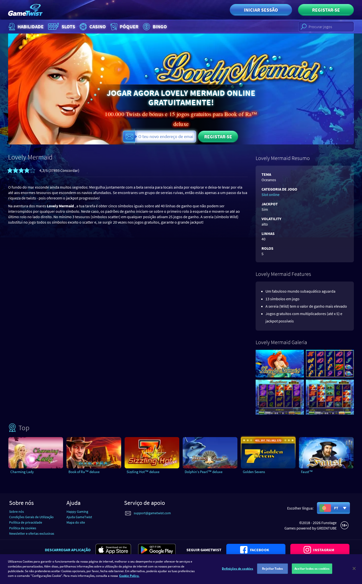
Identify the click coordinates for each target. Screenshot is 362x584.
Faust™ (307, 471)
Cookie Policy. (129, 576)
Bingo (160, 26)
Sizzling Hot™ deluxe (143, 471)
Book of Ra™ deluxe (83, 471)
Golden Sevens (254, 471)
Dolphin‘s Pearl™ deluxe (203, 471)
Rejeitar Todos (272, 568)
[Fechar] (354, 568)
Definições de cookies (237, 568)
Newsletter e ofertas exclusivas (31, 533)
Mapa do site (75, 522)
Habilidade (30, 26)
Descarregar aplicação (68, 549)
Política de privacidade (25, 522)
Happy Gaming (77, 511)
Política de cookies (22, 528)
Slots (68, 26)
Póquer (129, 26)
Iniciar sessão (261, 10)
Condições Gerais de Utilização (31, 517)
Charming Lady (22, 471)
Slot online (271, 194)
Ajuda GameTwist (79, 517)
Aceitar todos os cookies (312, 568)
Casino (97, 26)
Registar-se (326, 10)
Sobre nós (16, 511)
